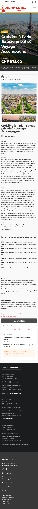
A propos (4, 477)
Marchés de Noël (6, 495)
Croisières (4, 491)
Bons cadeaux (5, 501)
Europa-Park (5, 493)
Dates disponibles (8, 326)
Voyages (33, 67)
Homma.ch (10, 503)
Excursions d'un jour (7, 486)
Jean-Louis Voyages (8, 67)
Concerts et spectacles (8, 497)
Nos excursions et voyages (22, 67)
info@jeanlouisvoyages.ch (14, 382)
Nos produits (7, 483)
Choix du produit (8, 334)
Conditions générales (7, 479)
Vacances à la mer (6, 499)
